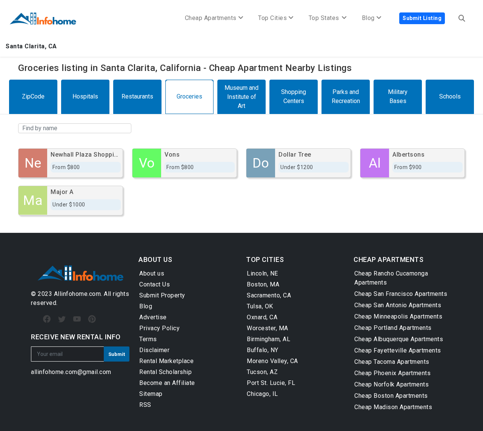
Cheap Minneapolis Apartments (398, 316)
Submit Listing (422, 18)
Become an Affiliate (167, 382)
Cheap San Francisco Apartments (400, 293)
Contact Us (154, 284)
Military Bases (398, 96)
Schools (450, 96)
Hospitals (85, 96)
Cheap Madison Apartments (393, 407)
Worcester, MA (267, 328)
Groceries (189, 96)
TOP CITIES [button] (265, 259)
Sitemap (151, 393)
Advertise (153, 317)
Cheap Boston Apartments (391, 395)
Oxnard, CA (262, 317)
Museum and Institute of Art (241, 96)
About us (151, 273)
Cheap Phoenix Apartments (392, 373)
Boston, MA (263, 284)
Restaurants (137, 96)
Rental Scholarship (165, 372)
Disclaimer (154, 350)
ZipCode (33, 96)
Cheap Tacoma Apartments (391, 361)
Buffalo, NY (262, 350)
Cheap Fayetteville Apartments (397, 350)
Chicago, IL (262, 393)
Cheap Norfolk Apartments (391, 384)
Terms (148, 339)
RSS (145, 404)
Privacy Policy (159, 328)
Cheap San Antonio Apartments (397, 305)
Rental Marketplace (166, 361)
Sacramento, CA (269, 295)
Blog (145, 306)
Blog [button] (368, 18)
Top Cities (272, 18)
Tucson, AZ (262, 372)
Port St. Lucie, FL (271, 382)
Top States (325, 18)
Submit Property (162, 295)
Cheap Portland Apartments (393, 327)
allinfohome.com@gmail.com (71, 372)
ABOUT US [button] (155, 259)
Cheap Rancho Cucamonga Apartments (391, 278)
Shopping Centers (293, 96)
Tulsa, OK (260, 306)
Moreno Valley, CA (272, 361)
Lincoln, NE (262, 273)
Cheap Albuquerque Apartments (398, 339)
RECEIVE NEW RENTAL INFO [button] (76, 337)
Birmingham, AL (268, 339)
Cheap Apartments (211, 18)
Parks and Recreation (346, 96)
